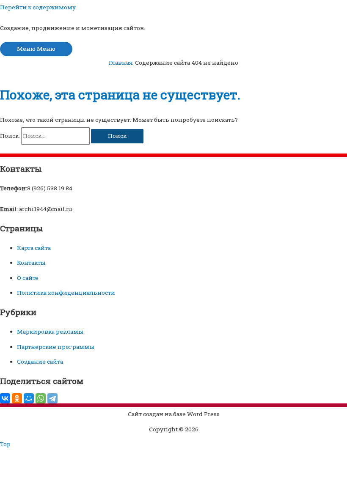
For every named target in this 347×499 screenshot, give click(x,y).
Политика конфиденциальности (66, 292)
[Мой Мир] (29, 398)
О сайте (28, 278)
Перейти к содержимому (38, 7)
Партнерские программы (55, 347)
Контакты (31, 262)
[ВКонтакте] (5, 398)
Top (5, 444)
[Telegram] (52, 398)
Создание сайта (40, 361)
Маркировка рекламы (50, 331)
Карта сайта (34, 248)
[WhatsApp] (41, 398)
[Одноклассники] (17, 398)
